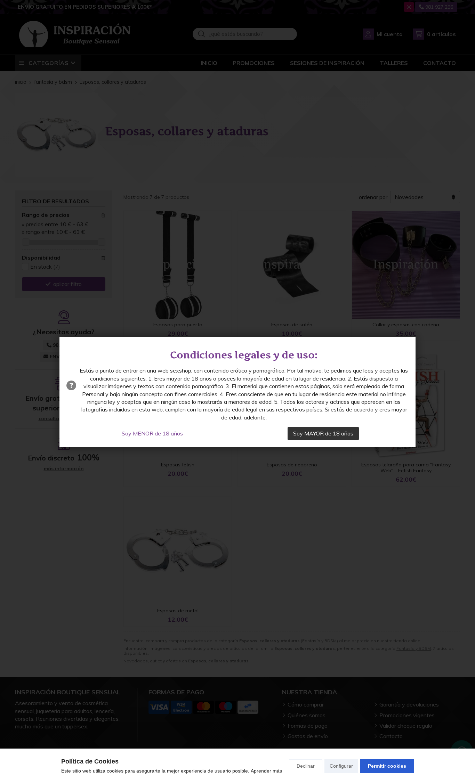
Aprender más (266, 771)
